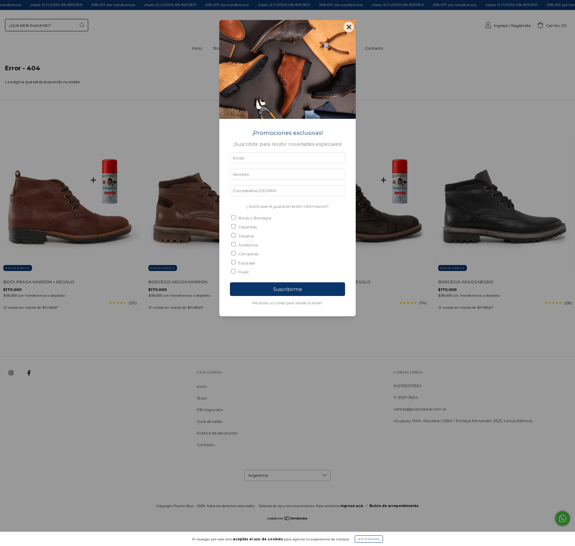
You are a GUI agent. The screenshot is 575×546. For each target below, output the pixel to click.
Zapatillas (247, 226)
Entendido (368, 539)
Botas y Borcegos (254, 217)
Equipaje (246, 262)
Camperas (248, 253)
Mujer (243, 271)
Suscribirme (287, 289)
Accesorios (248, 244)
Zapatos (246, 235)
